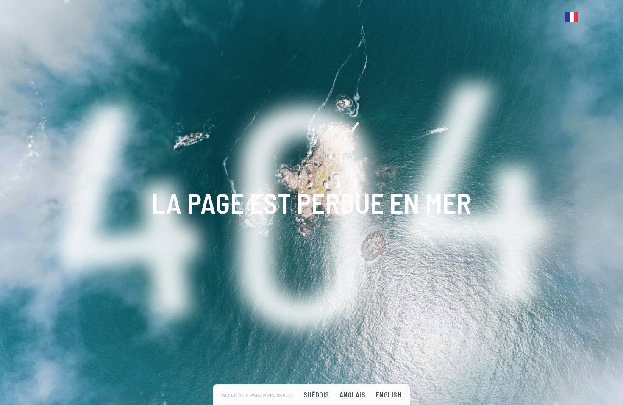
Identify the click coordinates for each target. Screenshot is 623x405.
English (388, 395)
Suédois (316, 395)
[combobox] (574, 17)
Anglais (352, 395)
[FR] (574, 17)
